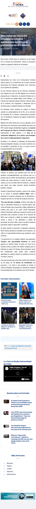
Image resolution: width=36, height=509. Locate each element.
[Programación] (20, 24)
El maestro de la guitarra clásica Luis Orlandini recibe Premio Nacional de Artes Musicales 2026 (21, 403)
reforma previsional (11, 348)
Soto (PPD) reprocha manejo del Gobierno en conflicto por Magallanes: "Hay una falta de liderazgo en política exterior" (21, 416)
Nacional (18, 73)
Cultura (9, 469)
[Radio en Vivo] (17, 24)
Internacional (11, 474)
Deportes (10, 471)
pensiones (28, 346)
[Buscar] (24, 24)
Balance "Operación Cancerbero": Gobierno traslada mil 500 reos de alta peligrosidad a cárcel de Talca (21, 439)
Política (9, 466)
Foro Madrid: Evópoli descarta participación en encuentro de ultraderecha (21, 427)
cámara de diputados (17, 346)
